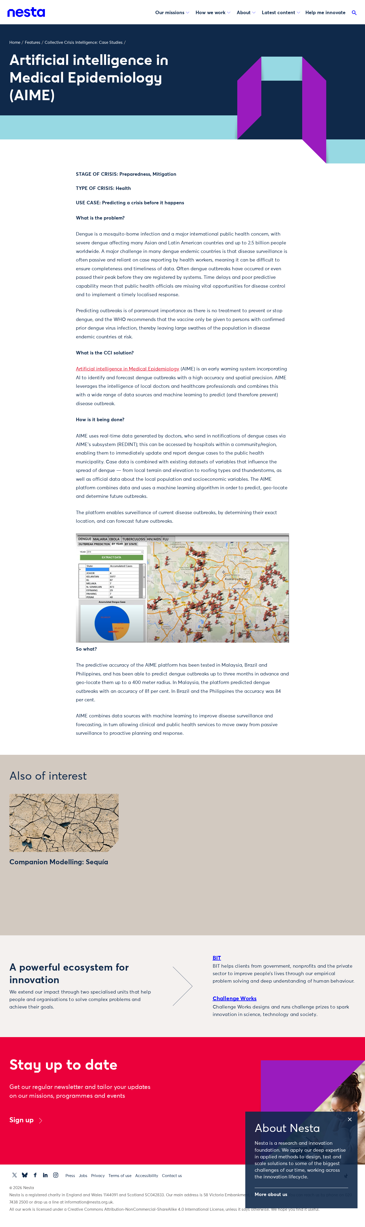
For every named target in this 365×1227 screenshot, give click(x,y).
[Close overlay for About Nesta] (352, 1118)
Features (32, 43)
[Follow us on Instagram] (56, 1175)
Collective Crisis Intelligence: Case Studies (84, 43)
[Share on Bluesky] (51, 219)
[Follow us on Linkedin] (45, 1175)
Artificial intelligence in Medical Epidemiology (127, 369)
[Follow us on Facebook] (35, 1175)
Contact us (172, 1176)
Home (14, 43)
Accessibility (146, 1176)
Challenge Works (235, 998)
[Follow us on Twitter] (14, 1175)
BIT (217, 958)
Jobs (83, 1176)
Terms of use (119, 1176)
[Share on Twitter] (51, 185)
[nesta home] (26, 12)
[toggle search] (354, 14)
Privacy (98, 1176)
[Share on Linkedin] (51, 208)
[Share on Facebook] (51, 197)
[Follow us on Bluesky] (25, 1175)
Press (70, 1176)
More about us (271, 1194)
